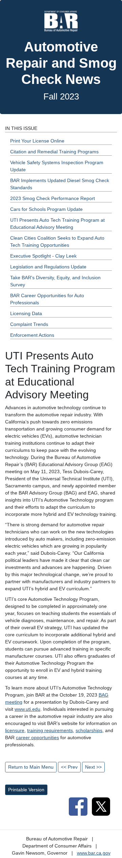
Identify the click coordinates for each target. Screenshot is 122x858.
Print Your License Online (37, 141)
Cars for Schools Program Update (46, 209)
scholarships (89, 730)
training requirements (50, 730)
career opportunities (37, 737)
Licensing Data (26, 313)
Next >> (93, 767)
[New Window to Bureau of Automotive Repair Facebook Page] (78, 806)
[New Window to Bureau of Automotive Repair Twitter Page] (101, 806)
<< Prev (69, 767)
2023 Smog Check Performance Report (52, 198)
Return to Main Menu (31, 767)
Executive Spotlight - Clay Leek (43, 256)
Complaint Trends (29, 324)
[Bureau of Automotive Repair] (61, 21)
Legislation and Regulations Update (48, 266)
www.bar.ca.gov (93, 853)
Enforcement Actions (32, 335)
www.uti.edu (27, 709)
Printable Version (26, 789)
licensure (14, 730)
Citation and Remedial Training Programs (54, 151)
